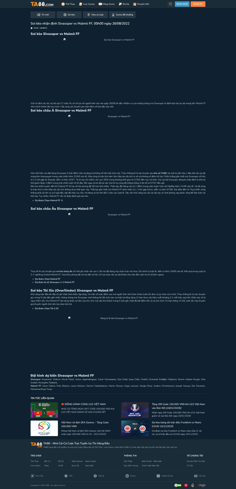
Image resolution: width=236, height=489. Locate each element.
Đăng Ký (198, 4)
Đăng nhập (182, 4)
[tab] (43, 14)
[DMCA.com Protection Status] (177, 485)
